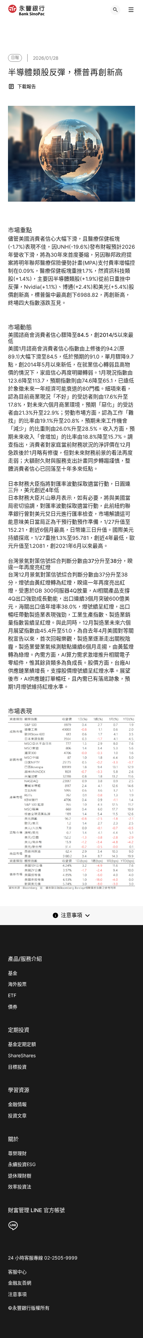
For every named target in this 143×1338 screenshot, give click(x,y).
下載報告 (26, 86)
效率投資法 (19, 1186)
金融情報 (17, 1104)
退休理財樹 (19, 1175)
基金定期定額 (22, 1044)
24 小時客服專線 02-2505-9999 (42, 1258)
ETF (12, 995)
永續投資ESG (22, 1164)
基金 (12, 973)
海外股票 (17, 984)
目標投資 (17, 1067)
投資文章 (17, 1115)
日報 (15, 57)
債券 (12, 1007)
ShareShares (22, 1055)
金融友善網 (19, 1283)
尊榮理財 (17, 1153)
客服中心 (17, 1272)
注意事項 (17, 1294)
